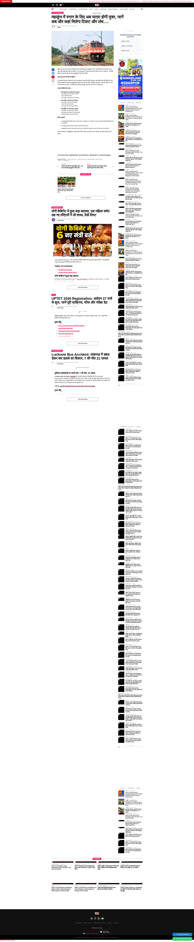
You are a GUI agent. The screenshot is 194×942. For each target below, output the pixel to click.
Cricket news (97, 13)
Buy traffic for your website (7, 940)
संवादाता (59, 27)
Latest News (63, 9)
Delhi (90, 9)
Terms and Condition (99, 923)
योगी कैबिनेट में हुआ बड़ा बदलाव (65, 269)
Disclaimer (78, 923)
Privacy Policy (87, 923)
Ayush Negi (60, 307)
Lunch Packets (82, 159)
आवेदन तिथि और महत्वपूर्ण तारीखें (65, 328)
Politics (132, 9)
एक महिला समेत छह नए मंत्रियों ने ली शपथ (67, 272)
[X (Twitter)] (95, 918)
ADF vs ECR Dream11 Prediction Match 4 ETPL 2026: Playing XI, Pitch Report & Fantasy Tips (37, 1)
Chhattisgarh (124, 9)
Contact (109, 923)
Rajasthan (103, 9)
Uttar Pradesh (83, 9)
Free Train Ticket (72, 159)
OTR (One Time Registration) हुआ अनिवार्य (69, 331)
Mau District (99, 159)
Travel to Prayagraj (63, 160)
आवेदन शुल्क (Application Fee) (65, 333)
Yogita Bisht (61, 220)
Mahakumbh (91, 159)
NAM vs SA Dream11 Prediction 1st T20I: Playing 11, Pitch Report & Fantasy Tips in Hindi (89, 1)
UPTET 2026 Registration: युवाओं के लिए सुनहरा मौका (71, 325)
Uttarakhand (72, 9)
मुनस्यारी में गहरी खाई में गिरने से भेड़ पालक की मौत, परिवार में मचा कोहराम (77, 386)
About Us (116, 923)
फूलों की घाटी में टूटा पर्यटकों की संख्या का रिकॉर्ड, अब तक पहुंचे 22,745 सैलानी (134, 1)
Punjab (96, 9)
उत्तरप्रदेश (73, 376)
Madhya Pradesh (113, 9)
